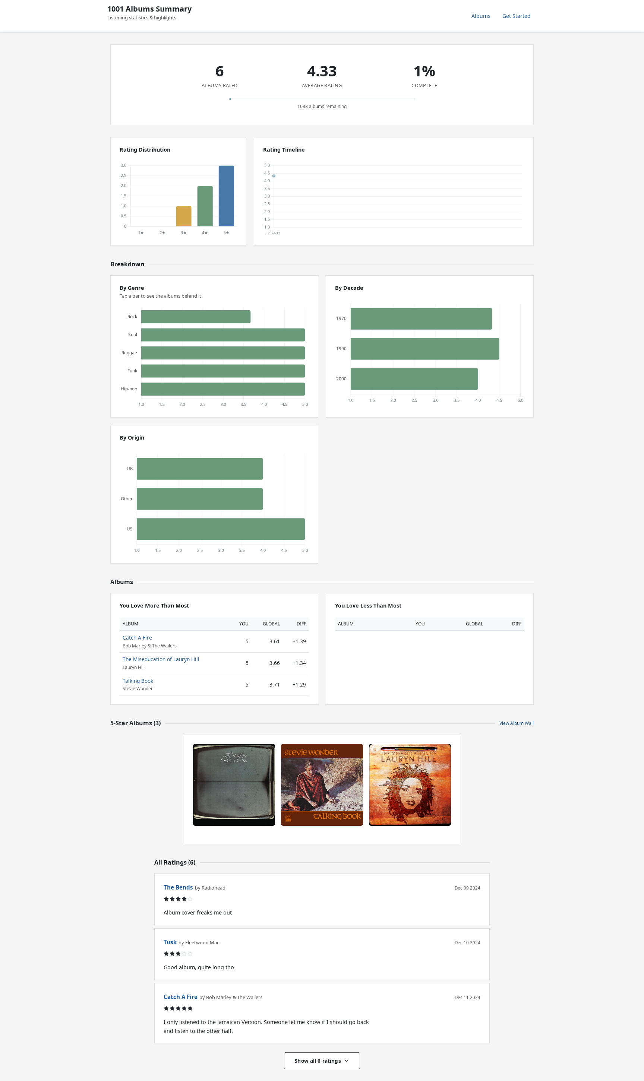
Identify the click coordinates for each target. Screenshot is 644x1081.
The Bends (178, 887)
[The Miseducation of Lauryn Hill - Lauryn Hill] (410, 785)
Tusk (170, 942)
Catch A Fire (137, 637)
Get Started (516, 15)
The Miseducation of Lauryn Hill (161, 659)
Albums (480, 15)
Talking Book (138, 680)
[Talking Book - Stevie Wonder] (322, 785)
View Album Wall (516, 723)
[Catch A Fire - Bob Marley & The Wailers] (234, 785)
